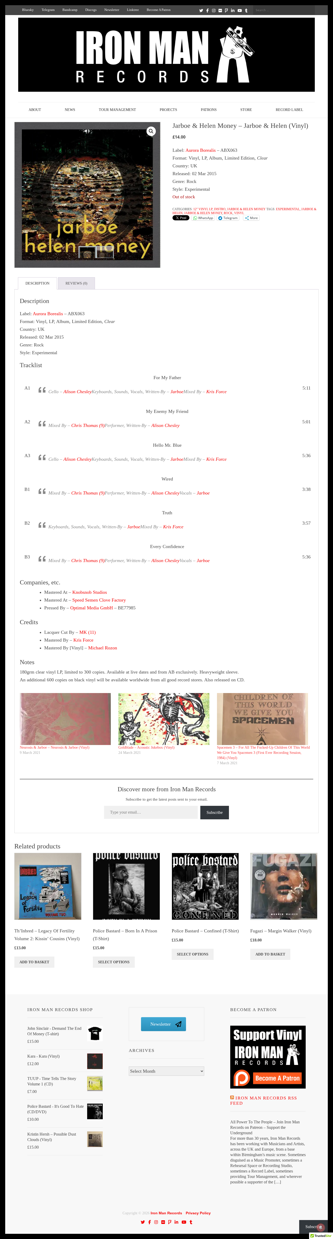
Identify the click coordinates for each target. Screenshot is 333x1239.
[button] (151, 131)
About (35, 110)
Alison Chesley (77, 391)
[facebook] (207, 10)
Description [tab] (37, 283)
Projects (168, 110)
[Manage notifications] (321, 1227)
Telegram (48, 10)
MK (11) (87, 632)
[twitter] (201, 10)
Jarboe (176, 391)
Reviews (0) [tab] (76, 283)
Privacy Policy (198, 1213)
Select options (114, 962)
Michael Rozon (102, 647)
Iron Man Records (166, 1213)
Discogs (91, 10)
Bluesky (28, 10)
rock (228, 213)
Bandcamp (70, 10)
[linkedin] (232, 10)
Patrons (209, 110)
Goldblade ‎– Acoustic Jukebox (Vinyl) (146, 747)
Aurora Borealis (200, 150)
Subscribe (215, 812)
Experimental (288, 209)
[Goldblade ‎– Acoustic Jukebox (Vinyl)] (165, 719)
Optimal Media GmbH (91, 607)
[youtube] (240, 10)
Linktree (133, 10)
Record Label (289, 110)
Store (246, 110)
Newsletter (111, 10)
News (70, 110)
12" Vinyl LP (203, 209)
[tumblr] (246, 10)
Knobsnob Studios (89, 592)
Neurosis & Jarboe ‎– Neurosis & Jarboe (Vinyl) (54, 747)
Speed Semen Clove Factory (99, 600)
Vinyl (239, 213)
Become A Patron (159, 10)
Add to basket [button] (34, 962)
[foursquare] (226, 10)
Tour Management (117, 110)
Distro (220, 209)
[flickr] (220, 10)
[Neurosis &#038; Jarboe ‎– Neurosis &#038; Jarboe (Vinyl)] (66, 719)
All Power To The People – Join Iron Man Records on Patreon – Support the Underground (265, 1127)
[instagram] (213, 10)
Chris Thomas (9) (88, 425)
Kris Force (216, 391)
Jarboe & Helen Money (246, 209)
